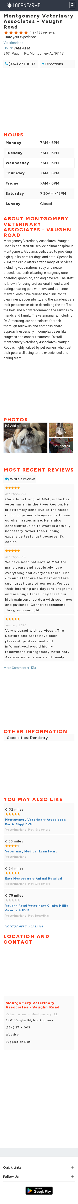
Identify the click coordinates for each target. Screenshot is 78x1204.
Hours (8, 48)
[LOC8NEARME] (23, 5)
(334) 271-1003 (21, 64)
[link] (25, 437)
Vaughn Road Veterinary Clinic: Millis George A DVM (36, 908)
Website (12, 1034)
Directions (53, 64)
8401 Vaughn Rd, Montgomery (29, 1020)
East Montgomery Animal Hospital (33, 878)
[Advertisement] (39, 100)
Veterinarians (13, 42)
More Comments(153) (20, 667)
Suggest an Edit (18, 1042)
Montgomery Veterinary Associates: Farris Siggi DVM (35, 822)
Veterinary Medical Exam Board (31, 851)
